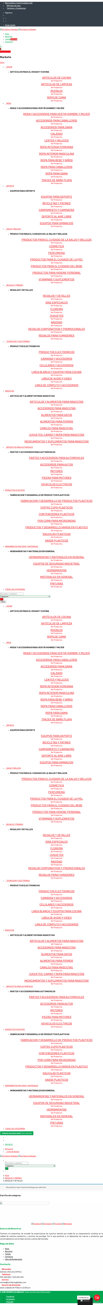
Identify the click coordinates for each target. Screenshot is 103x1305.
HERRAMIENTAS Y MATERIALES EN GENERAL (56, 557)
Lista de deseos (12, 1152)
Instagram (10, 1299)
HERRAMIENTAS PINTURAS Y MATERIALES (21, 547)
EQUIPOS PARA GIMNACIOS (56, 223)
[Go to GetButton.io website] (97, 1302)
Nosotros (8, 37)
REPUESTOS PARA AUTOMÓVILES (19, 447)
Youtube (9, 1302)
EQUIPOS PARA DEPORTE (56, 196)
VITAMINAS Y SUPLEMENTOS (56, 279)
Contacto (9, 42)
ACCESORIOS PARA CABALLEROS (56, 120)
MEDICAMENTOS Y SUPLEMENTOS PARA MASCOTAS (56, 441)
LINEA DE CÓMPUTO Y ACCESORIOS (56, 385)
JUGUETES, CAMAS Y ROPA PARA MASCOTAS (56, 434)
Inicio (7, 34)
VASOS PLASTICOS (56, 540)
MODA (8, 103)
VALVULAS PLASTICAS (57, 534)
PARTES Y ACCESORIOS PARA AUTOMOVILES (56, 457)
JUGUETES (56, 315)
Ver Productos (56, 81)
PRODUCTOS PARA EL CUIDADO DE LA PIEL (56, 259)
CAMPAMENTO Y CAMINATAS (56, 209)
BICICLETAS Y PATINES (56, 203)
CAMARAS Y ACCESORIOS (56, 358)
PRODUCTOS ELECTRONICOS (56, 352)
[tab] (5, 1138)
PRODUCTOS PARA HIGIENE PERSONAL (56, 272)
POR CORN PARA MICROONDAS (57, 520)
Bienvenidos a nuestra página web (19, 3)
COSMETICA (56, 246)
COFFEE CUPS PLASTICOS (56, 507)
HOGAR (9, 67)
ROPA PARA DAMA (56, 173)
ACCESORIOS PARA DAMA (56, 127)
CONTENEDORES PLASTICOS (56, 514)
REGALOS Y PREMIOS (14, 285)
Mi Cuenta (9, 1149)
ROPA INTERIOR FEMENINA (56, 147)
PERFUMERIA (56, 252)
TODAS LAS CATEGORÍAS (15, 589)
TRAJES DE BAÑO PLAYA (56, 180)
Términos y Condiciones (16, 8)
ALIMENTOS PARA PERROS (56, 421)
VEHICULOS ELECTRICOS (56, 484)
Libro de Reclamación (13, 1259)
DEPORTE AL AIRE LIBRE (57, 216)
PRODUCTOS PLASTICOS (15, 490)
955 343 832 (17, 1133)
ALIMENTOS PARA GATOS (56, 415)
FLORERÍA (56, 309)
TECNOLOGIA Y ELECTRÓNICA (18, 341)
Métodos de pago (13, 6)
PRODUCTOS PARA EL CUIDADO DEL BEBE (56, 266)
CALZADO (57, 133)
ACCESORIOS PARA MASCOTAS (57, 408)
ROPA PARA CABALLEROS (56, 166)
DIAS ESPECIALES (56, 302)
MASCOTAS (9, 391)
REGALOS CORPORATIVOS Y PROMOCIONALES (56, 329)
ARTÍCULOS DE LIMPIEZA (56, 84)
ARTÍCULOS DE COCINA (56, 77)
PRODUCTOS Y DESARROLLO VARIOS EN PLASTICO (56, 527)
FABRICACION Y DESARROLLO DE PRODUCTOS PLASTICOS (56, 500)
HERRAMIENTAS (57, 570)
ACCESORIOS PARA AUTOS (56, 464)
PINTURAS (56, 583)
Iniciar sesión (10, 25)
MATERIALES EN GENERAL (56, 576)
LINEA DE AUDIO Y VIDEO (56, 378)
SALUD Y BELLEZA (13, 229)
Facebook (10, 1297)
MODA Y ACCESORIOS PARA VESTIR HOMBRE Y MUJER (56, 114)
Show (3, 602)
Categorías (6, 52)
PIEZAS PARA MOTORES (56, 477)
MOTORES (56, 471)
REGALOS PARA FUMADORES (56, 335)
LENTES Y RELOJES (56, 140)
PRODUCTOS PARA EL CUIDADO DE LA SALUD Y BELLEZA (57, 239)
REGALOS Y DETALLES (56, 295)
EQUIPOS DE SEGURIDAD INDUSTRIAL (56, 563)
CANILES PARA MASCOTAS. (56, 428)
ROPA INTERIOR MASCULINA (56, 153)
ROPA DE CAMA (56, 97)
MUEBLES (56, 90)
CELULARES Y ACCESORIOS (56, 365)
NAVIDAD (56, 322)
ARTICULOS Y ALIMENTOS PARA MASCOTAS (56, 401)
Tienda (11, 39)
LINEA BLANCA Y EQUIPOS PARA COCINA (57, 372)
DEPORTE (10, 186)
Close (2, 63)
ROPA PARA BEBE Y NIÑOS (56, 160)
